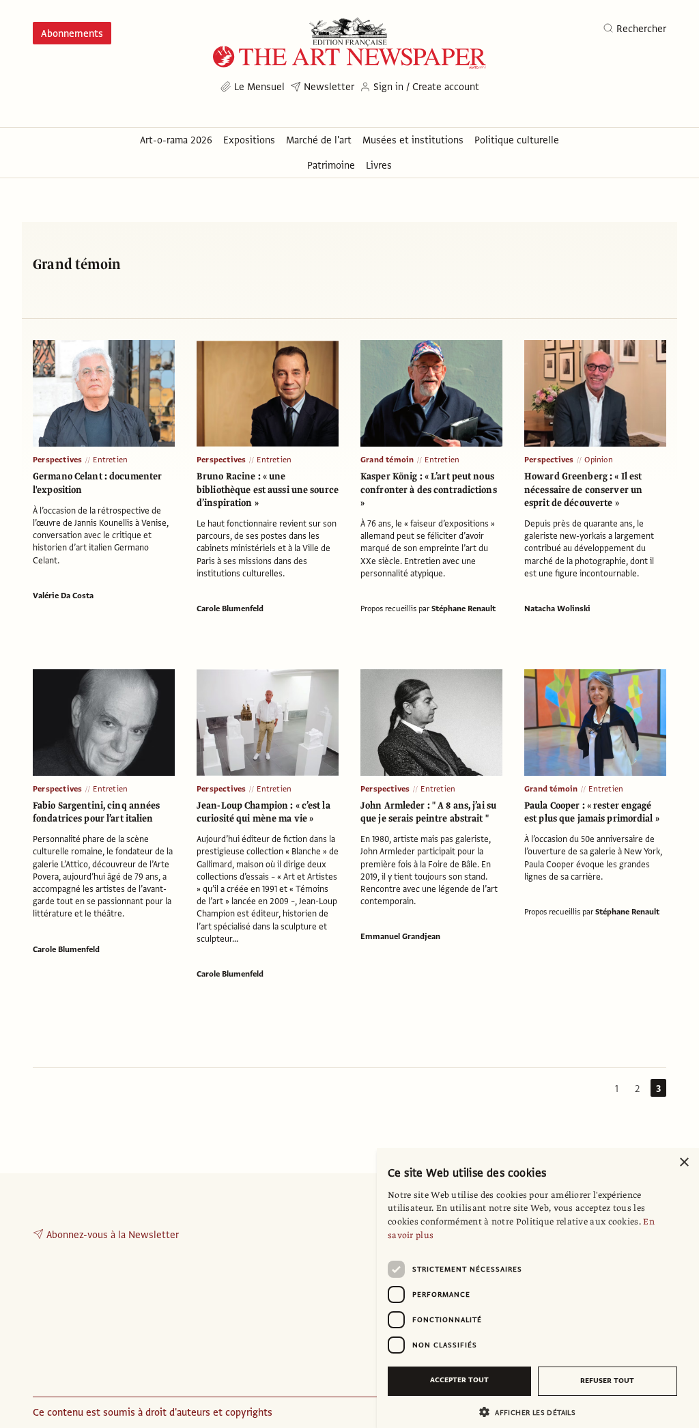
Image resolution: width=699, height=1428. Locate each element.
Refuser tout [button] (607, 1380)
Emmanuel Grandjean (400, 936)
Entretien (110, 459)
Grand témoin (387, 459)
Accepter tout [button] (459, 1380)
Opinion (598, 459)
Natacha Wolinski (557, 608)
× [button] (684, 1163)
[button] (532, 1412)
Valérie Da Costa (63, 595)
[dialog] (538, 1288)
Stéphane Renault (463, 608)
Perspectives (57, 459)
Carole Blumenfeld (230, 608)
